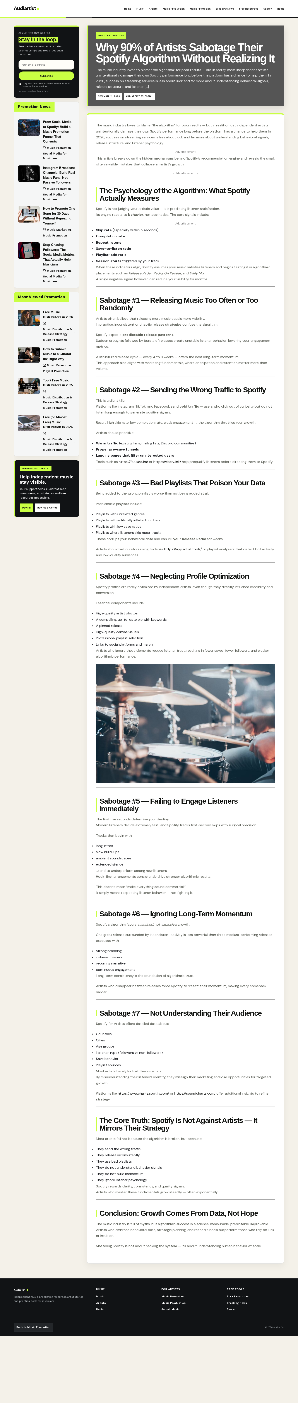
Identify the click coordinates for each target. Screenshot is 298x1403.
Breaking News (225, 8)
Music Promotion (200, 8)
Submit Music (170, 1309)
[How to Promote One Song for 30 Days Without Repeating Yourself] (29, 214)
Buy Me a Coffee (47, 507)
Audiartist (25, 8)
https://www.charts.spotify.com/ (143, 1093)
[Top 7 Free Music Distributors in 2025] (29, 386)
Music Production (174, 8)
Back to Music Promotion (33, 1327)
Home (127, 8)
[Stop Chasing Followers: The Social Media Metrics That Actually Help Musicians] (29, 250)
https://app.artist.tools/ (183, 549)
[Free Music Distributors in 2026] (29, 318)
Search (267, 8)
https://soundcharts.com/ (195, 1093)
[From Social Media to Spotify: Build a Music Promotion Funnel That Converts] (29, 127)
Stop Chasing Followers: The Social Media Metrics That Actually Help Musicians (59, 254)
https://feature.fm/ (133, 461)
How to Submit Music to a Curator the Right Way (57, 354)
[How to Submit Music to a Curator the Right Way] (29, 355)
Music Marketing (59, 229)
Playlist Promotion (56, 371)
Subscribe (46, 75)
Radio (280, 8)
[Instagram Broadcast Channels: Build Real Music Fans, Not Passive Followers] (29, 173)
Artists (153, 8)
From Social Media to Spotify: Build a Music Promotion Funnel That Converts (57, 131)
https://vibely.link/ (167, 461)
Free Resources (248, 8)
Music (140, 8)
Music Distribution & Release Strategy (57, 332)
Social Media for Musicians (55, 156)
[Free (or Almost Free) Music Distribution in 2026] (29, 423)
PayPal (26, 507)
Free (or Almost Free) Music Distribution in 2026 (58, 422)
